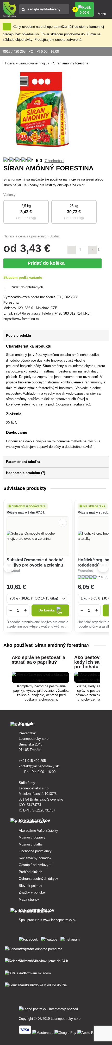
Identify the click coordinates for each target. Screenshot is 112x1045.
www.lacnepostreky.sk (60, 920)
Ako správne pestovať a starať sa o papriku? (38, 660)
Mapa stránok (29, 899)
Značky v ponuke (32, 892)
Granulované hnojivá (33, 63)
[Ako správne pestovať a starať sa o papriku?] (40, 680)
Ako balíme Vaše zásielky (38, 831)
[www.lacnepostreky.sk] (29, 938)
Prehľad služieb (30, 872)
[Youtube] (50, 938)
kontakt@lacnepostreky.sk (39, 766)
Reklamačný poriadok (35, 858)
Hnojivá (9, 63)
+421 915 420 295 (33, 761)
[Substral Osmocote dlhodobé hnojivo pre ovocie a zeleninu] (38, 536)
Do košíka (46, 610)
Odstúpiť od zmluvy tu (35, 865)
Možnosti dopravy (32, 837)
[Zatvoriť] (7, 26)
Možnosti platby (31, 844)
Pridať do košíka (47, 263)
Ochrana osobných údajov (38, 879)
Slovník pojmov (30, 886)
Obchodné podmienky (35, 851)
